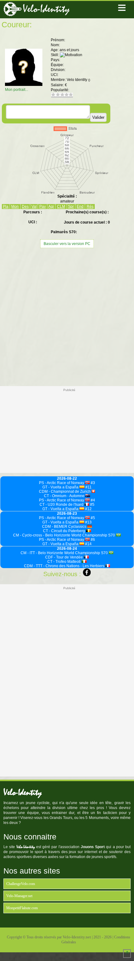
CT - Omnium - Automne (64, 496)
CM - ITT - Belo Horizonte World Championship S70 (65, 553)
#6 (92, 539)
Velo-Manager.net (19, 896)
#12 (88, 509)
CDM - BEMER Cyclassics (64, 526)
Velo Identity (78, 80)
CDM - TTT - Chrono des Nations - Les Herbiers (64, 566)
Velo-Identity (46, 9)
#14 (88, 544)
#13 (88, 522)
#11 (88, 487)
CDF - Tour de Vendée (64, 557)
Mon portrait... (16, 89)
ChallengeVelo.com (20, 884)
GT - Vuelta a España (60, 487)
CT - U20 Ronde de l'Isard (62, 504)
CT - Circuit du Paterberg (64, 531)
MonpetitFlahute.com (22, 908)
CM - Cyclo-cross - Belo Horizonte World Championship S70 (64, 535)
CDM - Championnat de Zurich (65, 491)
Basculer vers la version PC (67, 244)
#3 (92, 483)
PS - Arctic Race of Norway (62, 483)
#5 (91, 504)
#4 (92, 500)
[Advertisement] (67, 316)
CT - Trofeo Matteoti (64, 561)
